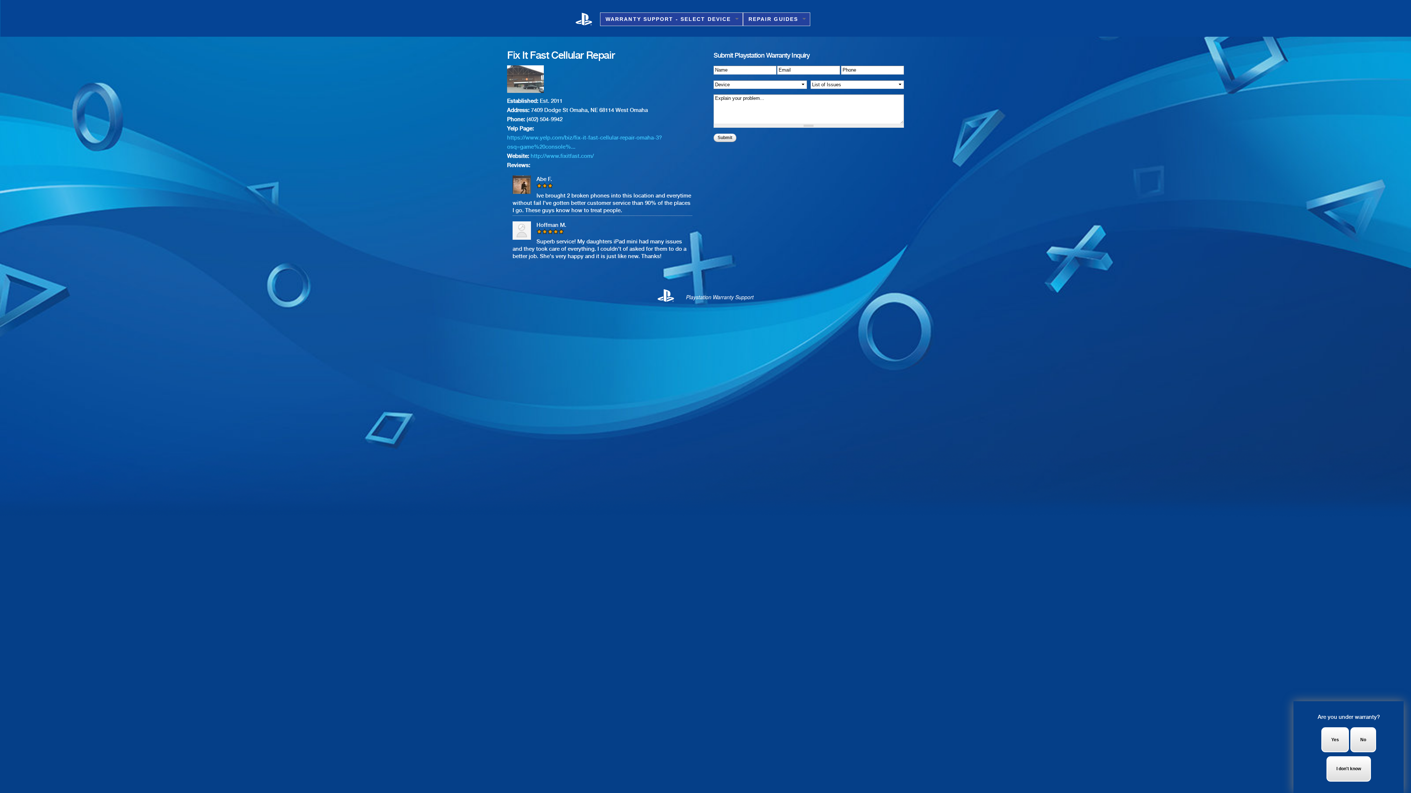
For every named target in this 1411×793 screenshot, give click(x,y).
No (1363, 739)
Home (588, 18)
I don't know (1348, 768)
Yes (1335, 739)
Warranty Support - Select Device (665, 19)
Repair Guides (770, 19)
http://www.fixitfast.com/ (562, 156)
